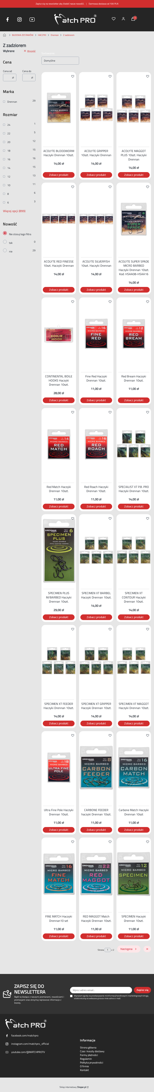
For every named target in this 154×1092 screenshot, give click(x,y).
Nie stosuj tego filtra (20, 234)
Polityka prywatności (91, 1062)
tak (11, 242)
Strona (101, 950)
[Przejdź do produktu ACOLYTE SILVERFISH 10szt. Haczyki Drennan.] (96, 219)
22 (8, 133)
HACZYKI (42, 35)
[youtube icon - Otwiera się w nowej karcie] (32, 19)
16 (8, 159)
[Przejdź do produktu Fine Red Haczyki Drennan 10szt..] (96, 334)
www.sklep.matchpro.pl (5, 35)
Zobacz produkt (58, 175)
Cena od (7, 71)
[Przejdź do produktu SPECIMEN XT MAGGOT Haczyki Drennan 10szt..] (133, 661)
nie (10, 251)
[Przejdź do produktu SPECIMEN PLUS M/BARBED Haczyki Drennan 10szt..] (59, 550)
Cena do (26, 71)
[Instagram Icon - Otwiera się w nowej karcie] (19, 19)
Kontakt (84, 1070)
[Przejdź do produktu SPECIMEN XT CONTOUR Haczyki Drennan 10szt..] (133, 550)
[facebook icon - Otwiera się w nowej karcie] (7, 19)
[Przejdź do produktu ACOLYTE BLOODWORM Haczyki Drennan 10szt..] (59, 108)
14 (8, 168)
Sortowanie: (48, 53)
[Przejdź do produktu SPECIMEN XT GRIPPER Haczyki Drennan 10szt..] (96, 661)
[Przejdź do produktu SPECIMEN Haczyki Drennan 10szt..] (133, 874)
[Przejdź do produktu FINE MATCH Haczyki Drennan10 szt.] (59, 874)
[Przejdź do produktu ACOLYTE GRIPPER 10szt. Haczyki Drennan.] (96, 108)
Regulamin (86, 1058)
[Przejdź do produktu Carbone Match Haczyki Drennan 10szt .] (133, 767)
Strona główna (88, 1047)
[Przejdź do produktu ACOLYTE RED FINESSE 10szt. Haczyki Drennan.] (59, 219)
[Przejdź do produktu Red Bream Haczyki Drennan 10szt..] (133, 334)
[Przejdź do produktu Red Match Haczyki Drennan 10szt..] (59, 444)
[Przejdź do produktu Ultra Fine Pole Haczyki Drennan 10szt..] (59, 767)
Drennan (55, 35)
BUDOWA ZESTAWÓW (22, 35)
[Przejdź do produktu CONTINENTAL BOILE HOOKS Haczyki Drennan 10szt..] (59, 334)
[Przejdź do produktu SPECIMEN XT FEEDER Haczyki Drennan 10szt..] (59, 661)
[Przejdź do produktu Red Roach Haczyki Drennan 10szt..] (96, 444)
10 (8, 185)
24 (8, 125)
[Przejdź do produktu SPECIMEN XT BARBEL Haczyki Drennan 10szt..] (96, 550)
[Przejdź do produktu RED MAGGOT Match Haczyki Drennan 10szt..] (96, 874)
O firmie (84, 1066)
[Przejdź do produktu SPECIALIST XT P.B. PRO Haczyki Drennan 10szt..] (133, 444)
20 (8, 142)
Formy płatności (89, 1055)
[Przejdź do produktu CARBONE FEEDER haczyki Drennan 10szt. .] (96, 767)
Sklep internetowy (73, 1087)
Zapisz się (142, 990)
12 (8, 176)
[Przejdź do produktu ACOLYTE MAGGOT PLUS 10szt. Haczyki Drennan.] (133, 108)
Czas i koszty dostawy (92, 1051)
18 (8, 151)
